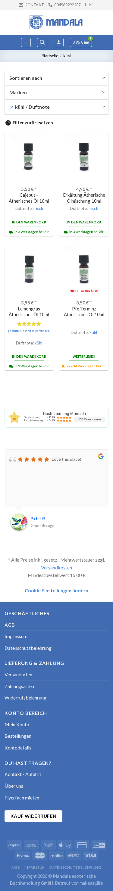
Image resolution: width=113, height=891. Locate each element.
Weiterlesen (84, 356)
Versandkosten (56, 567)
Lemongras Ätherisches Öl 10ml (29, 311)
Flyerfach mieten (22, 797)
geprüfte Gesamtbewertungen (29, 330)
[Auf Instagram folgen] (91, 5)
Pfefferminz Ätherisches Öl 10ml (84, 311)
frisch (38, 208)
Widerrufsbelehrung (25, 697)
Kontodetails (18, 747)
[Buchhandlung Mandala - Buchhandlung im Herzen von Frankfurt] (56, 22)
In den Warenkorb (29, 222)
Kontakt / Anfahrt (23, 774)
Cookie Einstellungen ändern (56, 590)
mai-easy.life (91, 883)
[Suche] (42, 42)
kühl (38, 343)
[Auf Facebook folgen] (85, 5)
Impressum (16, 636)
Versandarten (18, 674)
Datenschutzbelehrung (28, 648)
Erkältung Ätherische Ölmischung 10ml (84, 197)
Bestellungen (18, 736)
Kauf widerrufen (34, 816)
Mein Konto (17, 724)
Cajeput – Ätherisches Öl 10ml (29, 197)
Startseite (50, 55)
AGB (10, 625)
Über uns (14, 786)
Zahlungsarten (19, 686)
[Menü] (26, 42)
